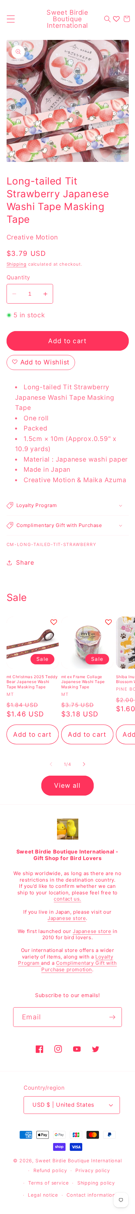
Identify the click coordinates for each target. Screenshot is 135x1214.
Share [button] (25, 562)
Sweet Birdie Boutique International (78, 1160)
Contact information (91, 1195)
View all (67, 785)
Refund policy (50, 1170)
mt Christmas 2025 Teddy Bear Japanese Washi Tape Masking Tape (32, 681)
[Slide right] (84, 764)
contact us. (67, 899)
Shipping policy (96, 1183)
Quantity (18, 277)
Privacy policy (92, 1170)
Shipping (17, 264)
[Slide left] (51, 764)
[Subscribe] (112, 1017)
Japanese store (67, 918)
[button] (10, 18)
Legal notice (43, 1195)
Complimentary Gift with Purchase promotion (79, 966)
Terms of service (48, 1183)
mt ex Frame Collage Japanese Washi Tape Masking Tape (83, 681)
